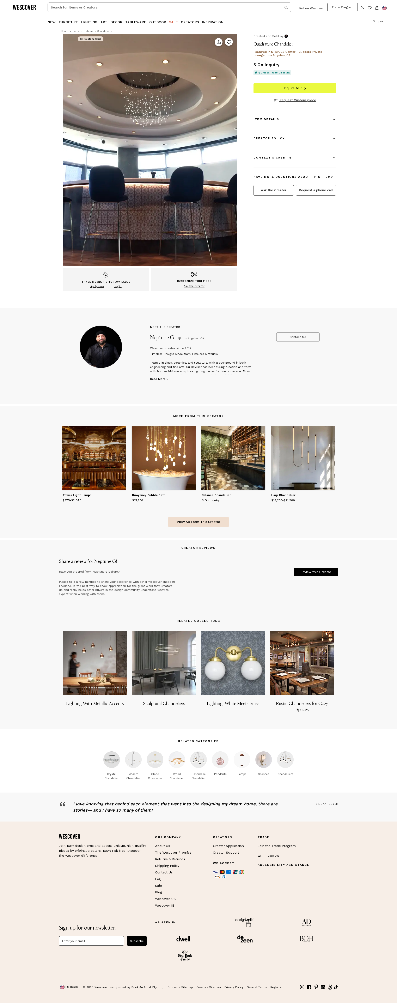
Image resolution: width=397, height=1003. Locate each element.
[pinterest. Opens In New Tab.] (316, 987)
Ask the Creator (273, 190)
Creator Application (228, 846)
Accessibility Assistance (283, 864)
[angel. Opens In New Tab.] (330, 987)
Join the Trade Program (277, 846)
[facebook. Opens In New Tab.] (309, 987)
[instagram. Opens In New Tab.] (302, 987)
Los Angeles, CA (193, 338)
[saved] (369, 8)
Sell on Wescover (311, 8)
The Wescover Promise (173, 852)
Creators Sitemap (208, 987)
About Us (162, 846)
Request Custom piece (297, 100)
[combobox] (169, 7)
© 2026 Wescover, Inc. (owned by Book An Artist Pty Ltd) (123, 987)
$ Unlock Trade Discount (274, 72)
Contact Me (298, 337)
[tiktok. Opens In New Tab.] (336, 987)
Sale (158, 886)
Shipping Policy (167, 866)
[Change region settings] (384, 8)
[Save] (229, 42)
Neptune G (162, 337)
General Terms (257, 987)
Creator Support (226, 852)
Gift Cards (269, 855)
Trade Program (343, 7)
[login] (362, 7)
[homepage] (25, 7)
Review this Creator (315, 572)
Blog (158, 892)
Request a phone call (316, 190)
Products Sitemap (180, 987)
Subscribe (137, 941)
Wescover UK (165, 899)
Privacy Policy (233, 987)
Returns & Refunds (170, 859)
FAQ (158, 879)
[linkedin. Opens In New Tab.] (323, 987)
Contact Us (164, 872)
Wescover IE (164, 905)
